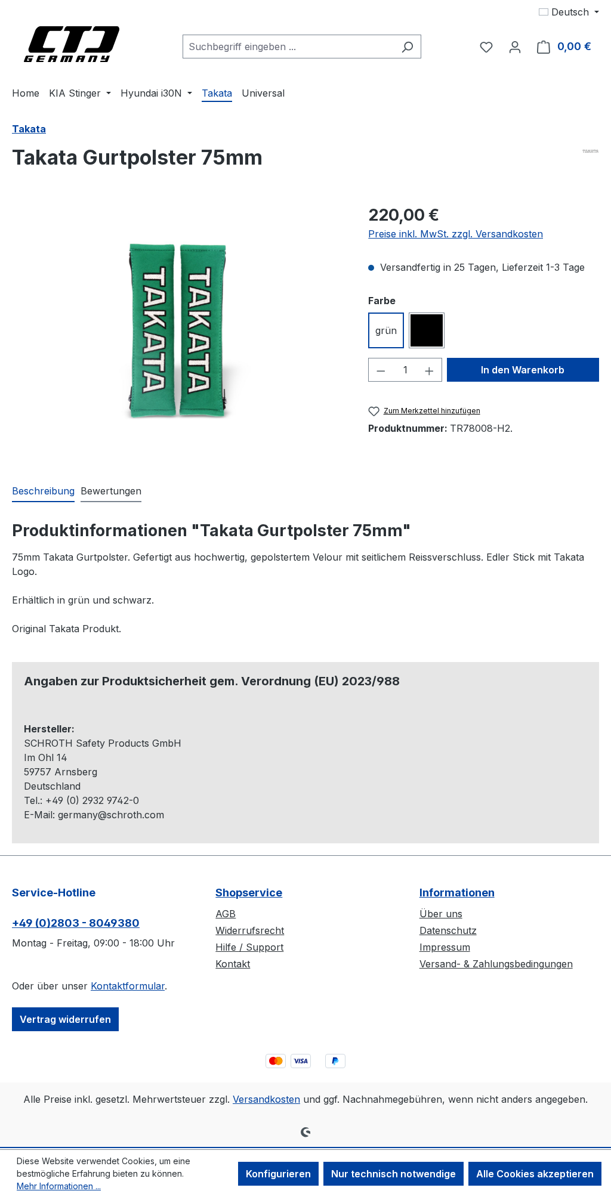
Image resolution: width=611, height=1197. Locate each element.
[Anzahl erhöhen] (429, 370)
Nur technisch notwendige (393, 1174)
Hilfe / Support (249, 947)
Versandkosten (266, 1099)
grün (386, 330)
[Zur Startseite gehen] (71, 44)
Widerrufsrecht (249, 930)
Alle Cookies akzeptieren (535, 1174)
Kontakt (232, 964)
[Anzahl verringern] (380, 370)
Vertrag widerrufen (65, 1019)
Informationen (457, 892)
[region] (178, 331)
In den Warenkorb (522, 370)
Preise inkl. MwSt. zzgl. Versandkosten (455, 234)
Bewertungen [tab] (111, 491)
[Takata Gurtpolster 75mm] (177, 331)
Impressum (444, 947)
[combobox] (288, 46)
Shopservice (248, 892)
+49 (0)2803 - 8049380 (76, 923)
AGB (225, 914)
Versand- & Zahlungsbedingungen (496, 964)
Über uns (440, 914)
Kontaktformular (128, 986)
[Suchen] (407, 46)
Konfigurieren (278, 1174)
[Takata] (590, 151)
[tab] (43, 491)
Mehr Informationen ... (59, 1186)
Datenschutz (448, 930)
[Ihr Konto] (515, 46)
